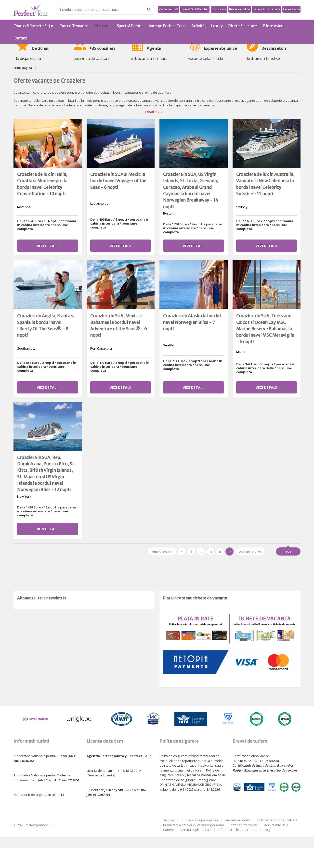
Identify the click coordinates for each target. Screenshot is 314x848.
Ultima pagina (250, 551)
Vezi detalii (47, 245)
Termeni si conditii (237, 820)
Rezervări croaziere (266, 9)
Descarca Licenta (101, 775)
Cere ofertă (291, 9)
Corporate (218, 9)
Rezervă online (239, 9)
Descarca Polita (198, 775)
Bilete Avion (273, 25)
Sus (288, 551)
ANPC (43, 780)
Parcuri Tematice (74, 25)
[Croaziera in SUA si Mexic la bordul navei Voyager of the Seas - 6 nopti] (121, 143)
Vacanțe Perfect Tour (167, 25)
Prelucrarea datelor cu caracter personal (193, 825)
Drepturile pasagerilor (201, 820)
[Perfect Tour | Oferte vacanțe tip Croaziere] (30, 10)
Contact (20, 38)
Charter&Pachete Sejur (33, 25)
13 (220, 551)
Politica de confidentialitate (277, 820)
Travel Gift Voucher (195, 9)
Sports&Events (129, 25)
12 (210, 551)
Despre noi (171, 820)
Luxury (217, 25)
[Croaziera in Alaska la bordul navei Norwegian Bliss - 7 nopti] (193, 284)
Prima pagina (22, 68)
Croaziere (102, 25)
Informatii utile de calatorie (237, 829)
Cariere (168, 829)
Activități (198, 25)
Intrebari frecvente (244, 825)
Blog (266, 829)
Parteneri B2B (168, 9)
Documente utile (276, 825)
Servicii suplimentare (195, 829)
